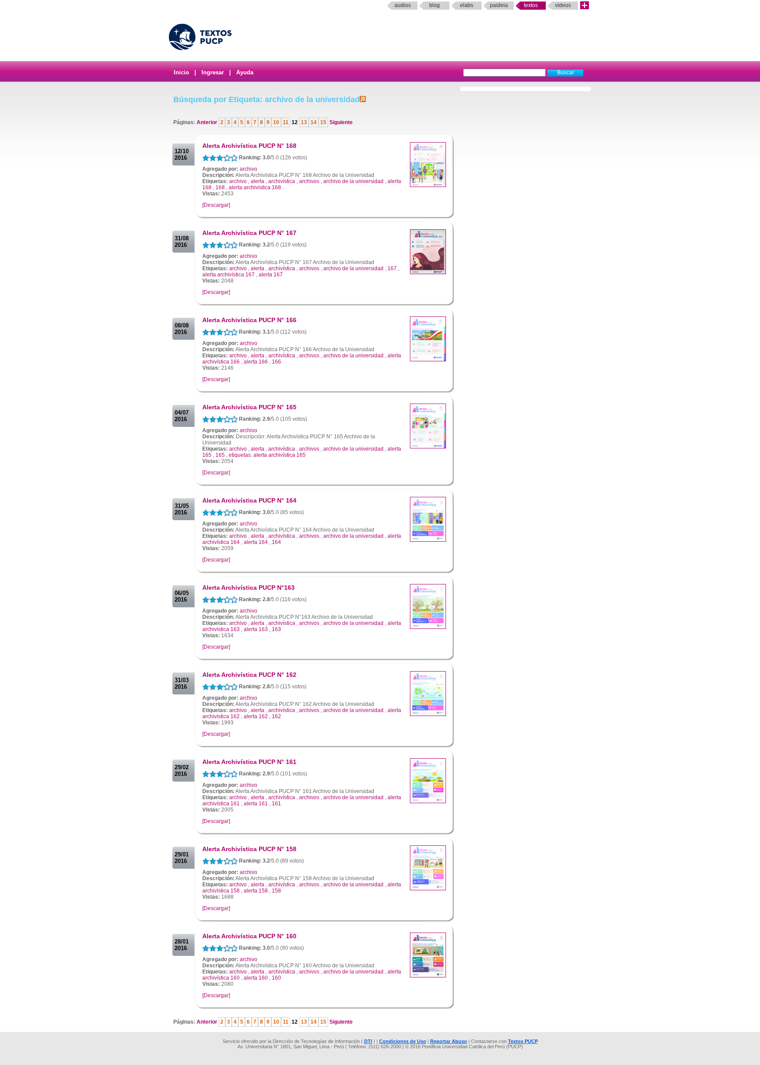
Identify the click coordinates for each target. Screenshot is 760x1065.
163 (276, 629)
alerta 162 (256, 716)
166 (276, 362)
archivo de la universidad (353, 181)
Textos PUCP (523, 1041)
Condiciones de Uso (402, 1041)
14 (314, 122)
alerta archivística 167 (228, 275)
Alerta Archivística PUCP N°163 (248, 587)
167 (392, 268)
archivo (248, 169)
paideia (499, 5)
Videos (563, 5)
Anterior (208, 122)
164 (276, 542)
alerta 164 (256, 542)
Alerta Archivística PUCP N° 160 (249, 936)
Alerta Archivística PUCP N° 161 (249, 761)
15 (323, 122)
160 (276, 978)
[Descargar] (216, 205)
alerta (257, 181)
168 (220, 187)
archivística (281, 181)
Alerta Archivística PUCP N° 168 (249, 145)
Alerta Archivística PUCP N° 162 (249, 674)
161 (276, 804)
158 (276, 891)
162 (276, 716)
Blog (434, 5)
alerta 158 (256, 891)
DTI (368, 1041)
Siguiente (340, 122)
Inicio (181, 72)
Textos (531, 5)
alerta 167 (271, 275)
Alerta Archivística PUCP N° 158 (249, 848)
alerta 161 (256, 804)
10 (276, 122)
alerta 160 (256, 978)
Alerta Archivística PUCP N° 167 (249, 232)
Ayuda (244, 72)
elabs (466, 5)
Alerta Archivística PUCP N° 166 (249, 319)
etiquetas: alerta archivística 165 (267, 455)
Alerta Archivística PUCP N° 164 (249, 500)
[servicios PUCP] (584, 5)
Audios (403, 5)
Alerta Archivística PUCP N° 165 (249, 407)
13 (304, 122)
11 (286, 122)
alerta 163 (256, 629)
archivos (309, 181)
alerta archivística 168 (255, 187)
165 (220, 455)
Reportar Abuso (448, 1041)
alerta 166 (256, 362)
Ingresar (212, 72)
